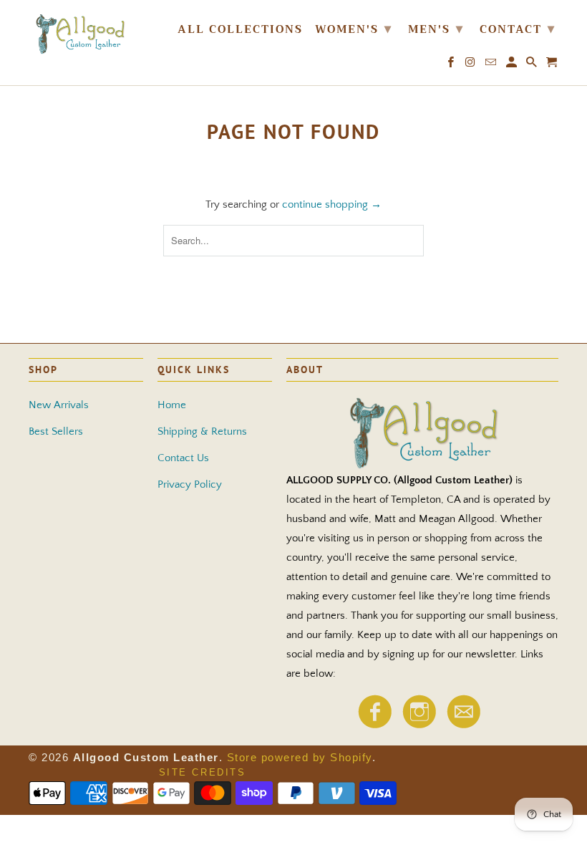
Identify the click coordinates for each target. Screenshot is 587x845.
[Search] (532, 65)
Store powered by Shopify (299, 757)
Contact (518, 28)
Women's (353, 28)
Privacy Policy (189, 484)
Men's (436, 28)
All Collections (240, 31)
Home (171, 405)
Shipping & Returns (202, 431)
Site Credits (202, 772)
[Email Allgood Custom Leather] (463, 725)
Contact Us (183, 458)
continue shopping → (332, 204)
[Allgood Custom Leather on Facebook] (374, 725)
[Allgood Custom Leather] (87, 33)
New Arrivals (59, 405)
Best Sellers (56, 431)
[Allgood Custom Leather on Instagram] (419, 725)
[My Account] (512, 65)
